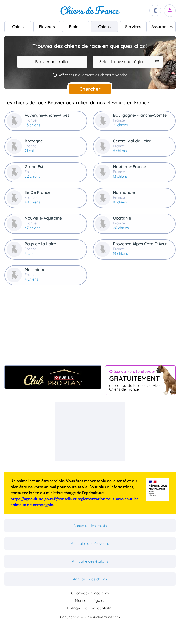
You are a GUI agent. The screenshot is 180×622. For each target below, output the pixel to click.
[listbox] (157, 62)
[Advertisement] (90, 327)
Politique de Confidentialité (90, 608)
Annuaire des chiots (90, 525)
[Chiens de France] (90, 10)
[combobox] (52, 62)
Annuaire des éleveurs (90, 543)
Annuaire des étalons (90, 561)
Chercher (90, 89)
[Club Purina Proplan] (52, 377)
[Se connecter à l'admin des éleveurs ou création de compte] (169, 10)
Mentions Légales (90, 600)
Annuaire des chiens (90, 579)
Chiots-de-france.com (90, 593)
